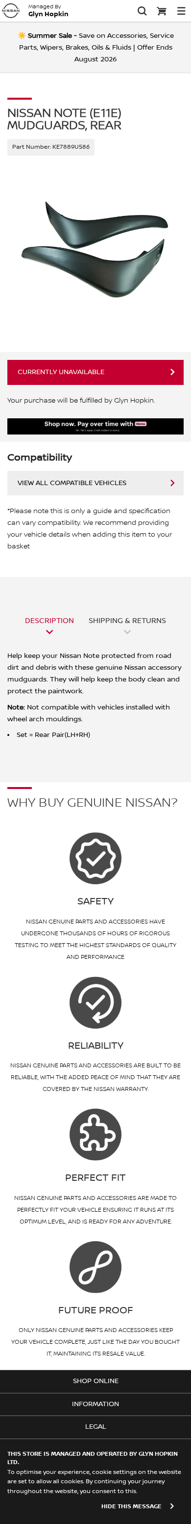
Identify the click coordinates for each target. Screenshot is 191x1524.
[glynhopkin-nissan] (11, 11)
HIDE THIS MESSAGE (131, 1506)
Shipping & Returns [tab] (127, 620)
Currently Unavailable (61, 372)
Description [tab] (49, 620)
